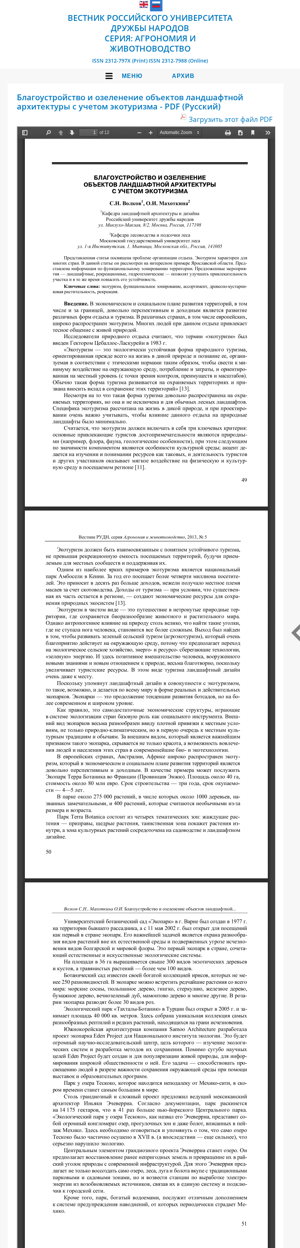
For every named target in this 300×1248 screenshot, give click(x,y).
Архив (183, 76)
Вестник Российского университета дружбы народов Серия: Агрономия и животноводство (150, 33)
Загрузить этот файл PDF (231, 119)
